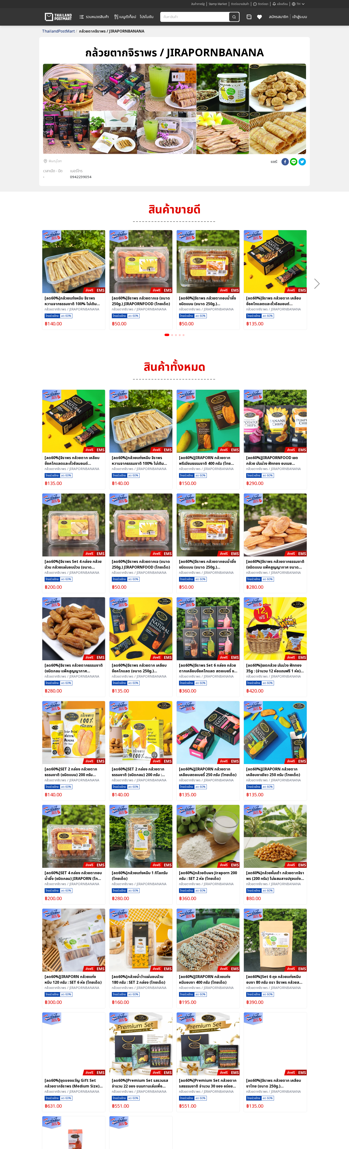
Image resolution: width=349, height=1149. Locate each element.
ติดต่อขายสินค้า (240, 4)
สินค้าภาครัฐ (198, 4)
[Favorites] (260, 17)
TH (298, 4)
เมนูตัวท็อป (127, 17)
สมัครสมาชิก (278, 17)
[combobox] (195, 16)
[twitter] (302, 162)
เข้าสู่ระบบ (299, 17)
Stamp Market (218, 4)
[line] (293, 162)
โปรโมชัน (147, 17)
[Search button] (234, 16)
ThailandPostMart (59, 31)
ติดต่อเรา (263, 4)
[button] (249, 17)
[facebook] (285, 162)
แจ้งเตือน (282, 4)
